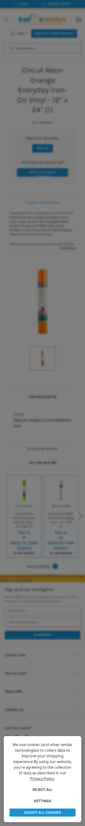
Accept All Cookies (42, 812)
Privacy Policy (42, 778)
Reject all (42, 789)
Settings (42, 801)
